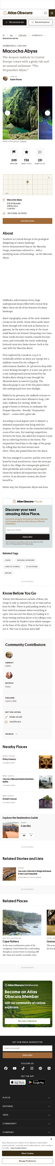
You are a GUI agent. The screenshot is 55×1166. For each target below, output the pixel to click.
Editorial (8, 1106)
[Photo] (45, 762)
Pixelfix (23, 141)
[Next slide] (47, 113)
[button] (14, 152)
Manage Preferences (27, 1161)
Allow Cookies (27, 1153)
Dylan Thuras (16, 79)
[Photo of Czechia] (11, 830)
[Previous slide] (7, 113)
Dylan (8, 666)
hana (8, 687)
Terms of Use (29, 544)
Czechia (34, 381)
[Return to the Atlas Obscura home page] (18, 13)
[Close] (51, 1139)
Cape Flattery (11, 941)
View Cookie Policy (19, 1148)
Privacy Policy (17, 544)
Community (10, 1124)
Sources (9, 734)
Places (6, 1098)
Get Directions (27, 221)
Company (8, 1132)
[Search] (45, 13)
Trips (5, 1115)
